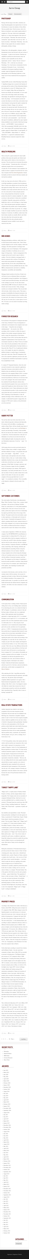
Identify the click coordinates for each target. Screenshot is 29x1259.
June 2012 (6, 1201)
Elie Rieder (22, 428)
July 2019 (6, 1093)
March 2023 (6, 1072)
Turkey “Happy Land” (10, 787)
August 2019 (6, 1091)
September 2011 (7, 1218)
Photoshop (6, 18)
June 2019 (6, 1095)
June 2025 (6, 1070)
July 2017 (6, 1114)
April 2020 (6, 1078)
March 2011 (6, 1228)
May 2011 (6, 1224)
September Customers (10, 496)
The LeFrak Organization (17, 172)
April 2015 (6, 1148)
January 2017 (7, 1123)
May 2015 (6, 1146)
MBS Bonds (6, 236)
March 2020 (6, 1081)
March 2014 (6, 1159)
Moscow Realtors (5, 669)
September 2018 (7, 1110)
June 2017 (6, 1116)
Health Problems (8, 151)
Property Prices (8, 901)
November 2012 (7, 1190)
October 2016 (7, 1129)
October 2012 (7, 1193)
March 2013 (6, 1184)
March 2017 (6, 1121)
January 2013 (7, 1186)
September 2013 (7, 1171)
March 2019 (6, 1102)
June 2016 (6, 1135)
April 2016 (6, 1140)
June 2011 (6, 1222)
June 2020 (6, 1074)
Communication (8, 599)
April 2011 (6, 1226)
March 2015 (6, 1150)
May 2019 (6, 1097)
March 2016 (6, 1142)
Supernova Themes (17, 1254)
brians (5, 146)
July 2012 (6, 1199)
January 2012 (7, 1209)
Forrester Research (10, 316)
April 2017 (6, 1119)
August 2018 (6, 1112)
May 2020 (6, 1076)
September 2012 (7, 1195)
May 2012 (6, 1203)
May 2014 (6, 1155)
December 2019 (7, 1087)
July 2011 (6, 1220)
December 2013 (7, 1165)
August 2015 (6, 1144)
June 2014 (6, 1152)
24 (9, 1039)
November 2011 (7, 1214)
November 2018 (7, 1108)
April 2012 (6, 1205)
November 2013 (7, 1167)
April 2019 (6, 1100)
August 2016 (6, 1131)
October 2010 (7, 1233)
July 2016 (6, 1133)
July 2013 (6, 1176)
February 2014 (7, 1161)
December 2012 (7, 1188)
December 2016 (7, 1125)
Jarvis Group (14, 8)
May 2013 (6, 1180)
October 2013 (7, 1169)
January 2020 (7, 1085)
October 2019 (7, 1089)
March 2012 (6, 1207)
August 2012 (6, 1197)
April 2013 (6, 1182)
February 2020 (7, 1083)
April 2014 (6, 1157)
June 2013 (6, 1178)
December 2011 (7, 1211)
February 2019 (7, 1104)
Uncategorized (18, 1243)
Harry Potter (7, 415)
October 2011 (7, 1216)
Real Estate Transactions (12, 705)
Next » (12, 1039)
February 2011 (7, 1231)
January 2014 (7, 1163)
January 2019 (7, 1106)
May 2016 (6, 1138)
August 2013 (6, 1174)
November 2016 (7, 1127)
